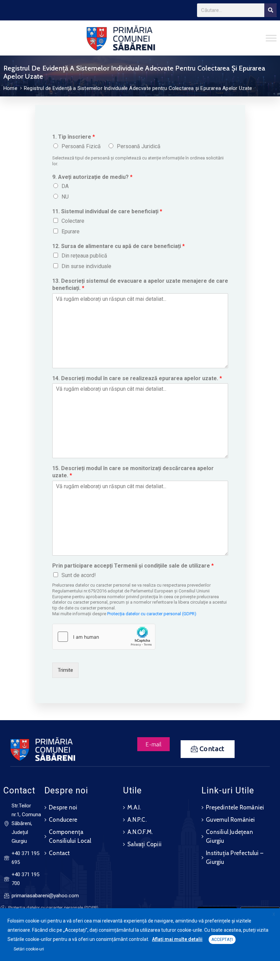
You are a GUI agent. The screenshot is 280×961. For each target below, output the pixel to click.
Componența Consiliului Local (70, 836)
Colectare (72, 221)
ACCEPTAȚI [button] (222, 939)
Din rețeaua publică (84, 255)
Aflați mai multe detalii (177, 939)
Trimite (65, 670)
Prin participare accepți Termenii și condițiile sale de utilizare (133, 565)
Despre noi (63, 807)
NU (65, 196)
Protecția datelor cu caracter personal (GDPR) (151, 613)
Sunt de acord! (78, 575)
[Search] (270, 10)
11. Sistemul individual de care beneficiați (107, 211)
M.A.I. (134, 807)
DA (65, 186)
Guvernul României (230, 819)
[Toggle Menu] (271, 38)
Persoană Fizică (81, 146)
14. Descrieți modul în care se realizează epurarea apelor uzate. (137, 378)
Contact (59, 853)
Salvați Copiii (144, 844)
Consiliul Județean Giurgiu (229, 836)
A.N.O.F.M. (140, 831)
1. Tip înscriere (73, 137)
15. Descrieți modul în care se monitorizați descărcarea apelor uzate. (133, 472)
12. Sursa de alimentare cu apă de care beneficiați (118, 246)
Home (10, 88)
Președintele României (235, 807)
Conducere (63, 819)
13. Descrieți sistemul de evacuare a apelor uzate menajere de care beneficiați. (140, 284)
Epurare (70, 231)
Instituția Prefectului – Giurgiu (234, 857)
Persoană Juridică (138, 146)
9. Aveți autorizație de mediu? (92, 177)
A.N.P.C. (136, 819)
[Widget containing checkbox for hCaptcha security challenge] (103, 637)
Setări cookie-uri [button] (29, 949)
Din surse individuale (86, 266)
